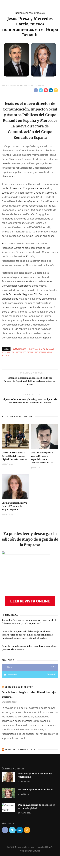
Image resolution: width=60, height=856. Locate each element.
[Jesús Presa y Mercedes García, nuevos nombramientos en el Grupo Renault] (30, 59)
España (32, 349)
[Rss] (27, 830)
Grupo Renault (46, 349)
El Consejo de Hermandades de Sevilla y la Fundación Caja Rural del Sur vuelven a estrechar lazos (30, 381)
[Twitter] (12, 830)
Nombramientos (24, 13)
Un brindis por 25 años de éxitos (35, 789)
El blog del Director (19, 687)
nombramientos (43, 352)
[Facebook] (5, 830)
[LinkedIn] (19, 830)
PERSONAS (39, 13)
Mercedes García (24, 352)
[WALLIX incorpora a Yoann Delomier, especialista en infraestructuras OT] (44, 436)
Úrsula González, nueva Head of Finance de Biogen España (14, 506)
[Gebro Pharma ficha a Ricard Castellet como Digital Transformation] (15, 436)
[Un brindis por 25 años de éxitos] (8, 793)
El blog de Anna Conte (20, 749)
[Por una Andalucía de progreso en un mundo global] (8, 807)
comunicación (20, 349)
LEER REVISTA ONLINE (30, 601)
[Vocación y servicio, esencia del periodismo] (8, 777)
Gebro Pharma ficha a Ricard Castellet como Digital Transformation (14, 456)
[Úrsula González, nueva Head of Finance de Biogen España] (15, 486)
